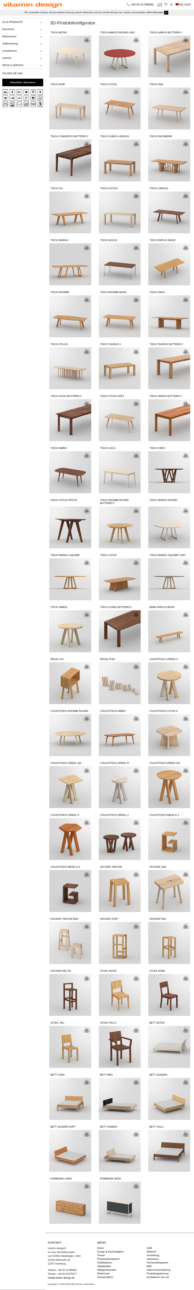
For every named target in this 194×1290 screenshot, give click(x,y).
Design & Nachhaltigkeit (110, 1251)
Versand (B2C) (105, 1277)
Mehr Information (155, 12)
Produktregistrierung (158, 1273)
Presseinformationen (108, 1259)
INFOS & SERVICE (12, 65)
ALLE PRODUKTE (12, 22)
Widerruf (151, 1251)
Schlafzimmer (9, 51)
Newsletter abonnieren (22, 82)
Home (100, 1248)
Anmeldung (153, 1255)
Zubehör (6, 58)
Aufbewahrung (10, 43)
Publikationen (104, 1262)
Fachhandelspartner (157, 1262)
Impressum (153, 1259)
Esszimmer (8, 29)
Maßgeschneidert (106, 1270)
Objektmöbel (104, 1266)
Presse (101, 1255)
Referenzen (103, 1273)
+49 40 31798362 (142, 4)
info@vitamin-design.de (61, 1277)
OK (166, 12)
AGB (149, 1248)
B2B (149, 1266)
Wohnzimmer (9, 36)
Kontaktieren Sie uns (158, 1277)
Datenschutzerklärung (158, 1270)
